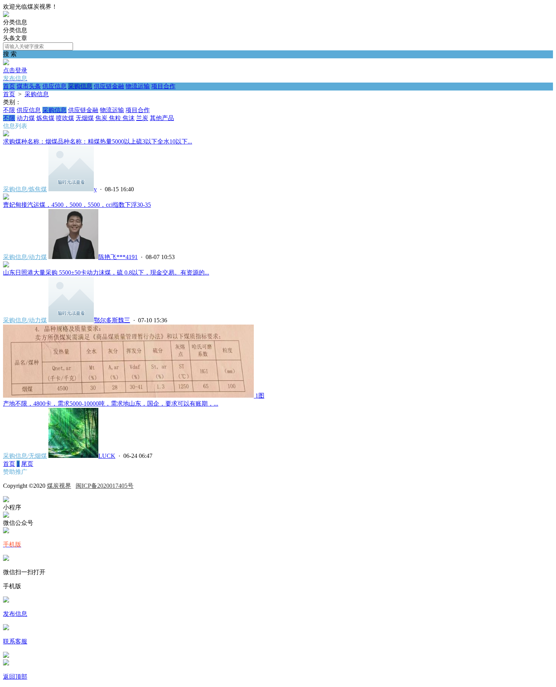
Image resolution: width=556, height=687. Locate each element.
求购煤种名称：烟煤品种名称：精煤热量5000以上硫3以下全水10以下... (97, 141)
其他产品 (162, 118)
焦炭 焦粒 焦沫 (115, 118)
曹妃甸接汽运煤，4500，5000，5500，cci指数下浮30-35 (77, 204)
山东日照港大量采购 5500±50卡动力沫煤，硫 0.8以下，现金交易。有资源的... (106, 272)
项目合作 (163, 86)
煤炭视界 (59, 485)
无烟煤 (85, 118)
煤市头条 (29, 86)
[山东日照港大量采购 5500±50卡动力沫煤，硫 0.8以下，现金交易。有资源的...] (6, 265)
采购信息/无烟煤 (25, 456)
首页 (9, 86)
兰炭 (142, 118)
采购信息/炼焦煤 (25, 189)
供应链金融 (109, 86)
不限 (9, 110)
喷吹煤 (65, 118)
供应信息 (54, 86)
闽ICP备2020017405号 (105, 485)
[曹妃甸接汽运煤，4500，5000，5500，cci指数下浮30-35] (6, 197)
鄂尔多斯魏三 (112, 320)
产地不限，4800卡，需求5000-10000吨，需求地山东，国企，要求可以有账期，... (110, 403)
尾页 (27, 464)
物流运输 (138, 86)
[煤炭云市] (6, 15)
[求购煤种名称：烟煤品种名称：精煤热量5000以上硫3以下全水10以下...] (6, 134)
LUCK (106, 456)
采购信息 (80, 86)
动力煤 (26, 118)
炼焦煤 (45, 118)
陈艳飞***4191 (118, 257)
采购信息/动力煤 (25, 257)
